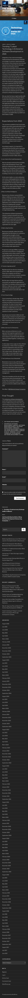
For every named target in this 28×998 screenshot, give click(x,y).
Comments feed (6, 981)
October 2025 (6, 654)
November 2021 (6, 793)
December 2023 (6, 717)
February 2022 (6, 784)
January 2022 (5, 787)
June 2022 (5, 772)
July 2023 (4, 732)
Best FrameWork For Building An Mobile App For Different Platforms (12, 601)
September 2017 (6, 944)
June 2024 (5, 702)
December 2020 (6, 826)
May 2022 (4, 775)
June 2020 (5, 844)
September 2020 (6, 835)
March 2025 (5, 675)
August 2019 (5, 874)
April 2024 (5, 705)
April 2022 (5, 778)
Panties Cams (6, 594)
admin (13, 44)
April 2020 (5, 850)
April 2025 (5, 672)
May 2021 (4, 811)
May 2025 (5, 669)
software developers (18, 81)
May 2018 (4, 920)
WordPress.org (6, 984)
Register (4, 972)
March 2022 (5, 781)
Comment (5, 449)
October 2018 (5, 905)
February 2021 (6, 820)
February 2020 (6, 856)
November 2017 (6, 938)
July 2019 (4, 877)
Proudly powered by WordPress (9, 994)
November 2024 (6, 687)
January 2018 (5, 932)
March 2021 (5, 817)
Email (4, 477)
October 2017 (5, 941)
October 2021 (5, 796)
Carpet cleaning (6, 611)
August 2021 (5, 802)
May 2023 (5, 738)
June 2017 (5, 953)
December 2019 (6, 862)
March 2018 (5, 926)
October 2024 (6, 690)
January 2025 (5, 681)
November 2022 (6, 756)
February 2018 (6, 929)
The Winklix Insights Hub (9, 10)
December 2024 (6, 684)
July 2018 (4, 914)
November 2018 (6, 902)
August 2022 (5, 766)
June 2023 (5, 735)
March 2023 (5, 744)
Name (4, 469)
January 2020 (5, 859)
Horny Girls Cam (6, 599)
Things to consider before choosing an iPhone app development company (12, 612)
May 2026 (5, 633)
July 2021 (4, 805)
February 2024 (6, 711)
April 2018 (5, 923)
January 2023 (5, 750)
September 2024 (6, 693)
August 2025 (5, 660)
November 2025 (6, 651)
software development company (14, 429)
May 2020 (5, 847)
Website (4, 484)
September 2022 (6, 763)
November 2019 (6, 865)
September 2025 (6, 657)
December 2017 (6, 935)
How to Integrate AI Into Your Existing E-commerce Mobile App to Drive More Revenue (12, 570)
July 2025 (4, 663)
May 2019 (4, 884)
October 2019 (5, 868)
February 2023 (6, 747)
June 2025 (5, 666)
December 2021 (6, 790)
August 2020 (5, 838)
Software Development (11, 421)
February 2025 (6, 678)
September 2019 (6, 871)
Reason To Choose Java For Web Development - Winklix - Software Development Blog (11, 587)
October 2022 (6, 760)
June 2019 (5, 881)
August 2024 (5, 696)
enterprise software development (13, 399)
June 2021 (5, 808)
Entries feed (5, 978)
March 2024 (5, 708)
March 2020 (5, 853)
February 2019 (6, 893)
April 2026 (5, 636)
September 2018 (6, 908)
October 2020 (6, 832)
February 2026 (6, 642)
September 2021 (6, 799)
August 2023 (5, 729)
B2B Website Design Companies (16, 389)
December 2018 (6, 899)
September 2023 (6, 726)
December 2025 (6, 648)
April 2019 (5, 887)
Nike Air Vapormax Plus (8, 606)
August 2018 (5, 911)
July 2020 (4, 841)
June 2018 (5, 917)
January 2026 (5, 645)
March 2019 (5, 890)
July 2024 (4, 699)
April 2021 (5, 814)
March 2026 (5, 639)
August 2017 (5, 947)
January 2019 (5, 896)
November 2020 (6, 829)
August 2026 (5, 623)
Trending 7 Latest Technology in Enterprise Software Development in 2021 (13, 433)
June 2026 (5, 629)
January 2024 (5, 714)
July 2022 (4, 769)
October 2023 (6, 723)
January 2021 (5, 823)
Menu (14, 18)
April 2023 (5, 741)
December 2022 (6, 753)
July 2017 (4, 950)
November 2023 (6, 720)
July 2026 (4, 626)
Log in (3, 975)
